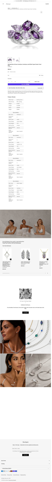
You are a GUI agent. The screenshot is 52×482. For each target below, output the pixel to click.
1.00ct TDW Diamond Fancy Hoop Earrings (25, 262)
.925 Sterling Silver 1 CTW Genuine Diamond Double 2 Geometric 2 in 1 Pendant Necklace (7, 264)
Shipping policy (23, 474)
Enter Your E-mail (16, 448)
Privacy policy (9, 474)
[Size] (25, 75)
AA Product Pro (14, 8)
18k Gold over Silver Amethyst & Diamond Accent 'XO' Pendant (43, 263)
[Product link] (7, 259)
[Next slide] (48, 273)
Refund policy (3, 474)
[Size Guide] (9, 78)
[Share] (29, 82)
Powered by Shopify (12, 480)
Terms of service (16, 474)
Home (9, 8)
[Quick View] (10, 259)
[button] (4, 4)
